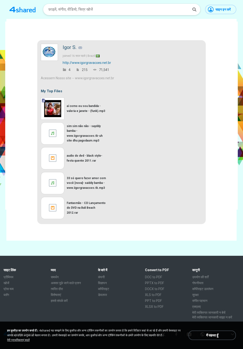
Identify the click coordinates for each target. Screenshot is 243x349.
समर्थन (55, 277)
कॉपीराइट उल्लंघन (202, 289)
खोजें (6, 283)
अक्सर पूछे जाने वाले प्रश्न (66, 283)
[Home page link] (22, 9)
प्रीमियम (8, 277)
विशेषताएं (56, 295)
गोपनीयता (197, 283)
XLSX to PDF (154, 307)
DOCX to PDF (154, 289)
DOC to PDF (153, 277)
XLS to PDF (153, 295)
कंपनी (101, 277)
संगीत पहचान (199, 301)
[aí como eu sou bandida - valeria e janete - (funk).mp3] (52, 108)
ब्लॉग (6, 295)
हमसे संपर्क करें (59, 301)
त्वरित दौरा (57, 289)
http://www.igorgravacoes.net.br (87, 63)
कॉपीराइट (103, 289)
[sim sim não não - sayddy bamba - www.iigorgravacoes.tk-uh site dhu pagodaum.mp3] (52, 133)
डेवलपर (102, 295)
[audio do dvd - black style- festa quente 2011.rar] (52, 158)
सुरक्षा (195, 295)
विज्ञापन (102, 283)
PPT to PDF (153, 301)
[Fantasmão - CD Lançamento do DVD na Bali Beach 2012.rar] (52, 208)
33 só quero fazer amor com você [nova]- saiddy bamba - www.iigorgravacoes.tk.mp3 (86, 183)
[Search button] (194, 9)
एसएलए (196, 307)
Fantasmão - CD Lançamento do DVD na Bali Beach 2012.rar (86, 207)
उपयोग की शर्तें (200, 277)
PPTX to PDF (154, 283)
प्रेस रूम (9, 289)
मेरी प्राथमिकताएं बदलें (18, 340)
